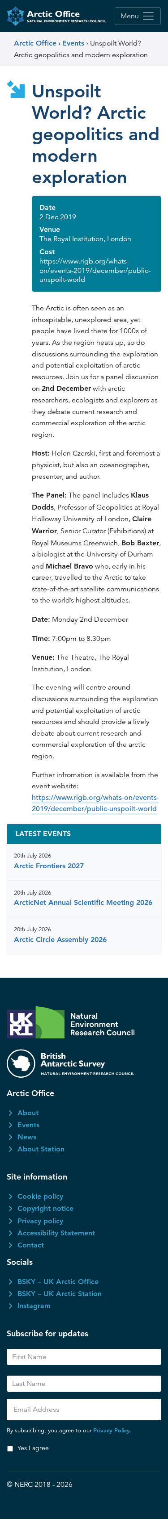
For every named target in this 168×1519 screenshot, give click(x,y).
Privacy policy (40, 1221)
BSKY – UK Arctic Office (58, 1281)
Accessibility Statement (56, 1233)
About (28, 1113)
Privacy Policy (111, 1430)
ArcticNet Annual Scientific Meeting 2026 (83, 902)
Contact (30, 1245)
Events (28, 1125)
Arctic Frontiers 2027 (49, 866)
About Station (41, 1149)
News (26, 1137)
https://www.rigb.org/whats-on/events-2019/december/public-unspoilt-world (95, 803)
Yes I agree (33, 1448)
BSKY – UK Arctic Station (59, 1293)
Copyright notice (45, 1208)
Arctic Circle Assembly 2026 (60, 939)
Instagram (34, 1305)
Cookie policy (40, 1196)
